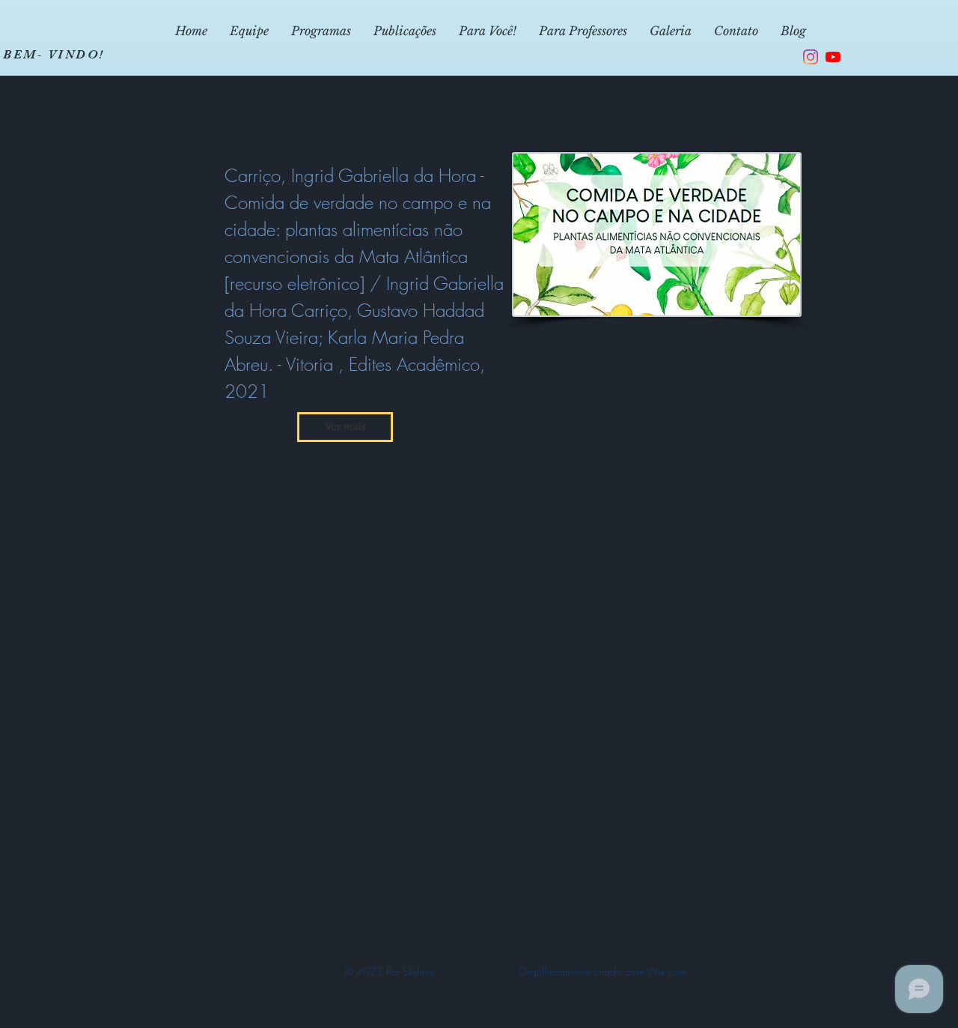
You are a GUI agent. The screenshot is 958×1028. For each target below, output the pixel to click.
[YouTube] (833, 56)
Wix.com (666, 971)
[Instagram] (810, 56)
